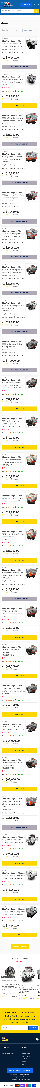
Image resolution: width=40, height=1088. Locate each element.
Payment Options (26, 1056)
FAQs (22, 1064)
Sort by (18, 30)
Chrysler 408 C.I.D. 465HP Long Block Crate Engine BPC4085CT (13, 875)
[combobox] (17, 11)
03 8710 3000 (27, 4)
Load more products (20, 946)
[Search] (36, 11)
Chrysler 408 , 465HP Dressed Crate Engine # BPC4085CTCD (13, 839)
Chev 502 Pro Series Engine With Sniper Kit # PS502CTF (13, 233)
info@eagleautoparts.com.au (20, 1077)
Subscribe (33, 1027)
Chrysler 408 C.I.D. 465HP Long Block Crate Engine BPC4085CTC (13, 911)
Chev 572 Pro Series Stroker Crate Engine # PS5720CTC (13, 498)
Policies (23, 1061)
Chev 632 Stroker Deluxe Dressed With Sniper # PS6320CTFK (13, 727)
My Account (24, 1051)
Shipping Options (26, 1053)
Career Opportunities (7, 1053)
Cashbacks (24, 1059)
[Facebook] (37, 1039)
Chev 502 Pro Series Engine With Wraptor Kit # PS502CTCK (13, 269)
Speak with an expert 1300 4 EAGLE (20, 1070)
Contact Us (4, 1051)
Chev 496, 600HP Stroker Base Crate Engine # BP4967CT (13, 43)
